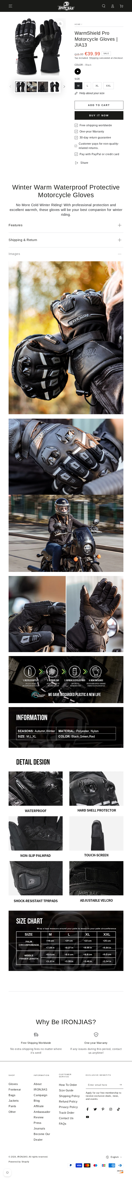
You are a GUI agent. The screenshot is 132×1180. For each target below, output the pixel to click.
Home (78, 24)
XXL (108, 85)
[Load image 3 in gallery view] (43, 87)
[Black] (78, 71)
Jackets (14, 1100)
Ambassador (42, 1111)
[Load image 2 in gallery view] (31, 87)
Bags (12, 1095)
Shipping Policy (69, 1096)
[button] (103, 6)
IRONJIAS (22, 1157)
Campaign (40, 1095)
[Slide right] (64, 87)
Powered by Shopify (19, 1162)
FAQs (62, 1123)
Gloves (13, 1084)
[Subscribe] (121, 1085)
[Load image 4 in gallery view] (54, 87)
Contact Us (66, 1118)
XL (97, 85)
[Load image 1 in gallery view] (20, 87)
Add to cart (99, 105)
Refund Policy (68, 1101)
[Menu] (10, 6)
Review (39, 1117)
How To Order (68, 1084)
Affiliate (39, 1106)
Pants (12, 1106)
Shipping (94, 58)
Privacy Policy (68, 1107)
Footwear (15, 1089)
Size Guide (66, 1090)
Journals (39, 1128)
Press (37, 1122)
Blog (37, 1100)
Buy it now (99, 115)
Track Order (66, 1112)
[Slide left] (10, 87)
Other (12, 1111)
